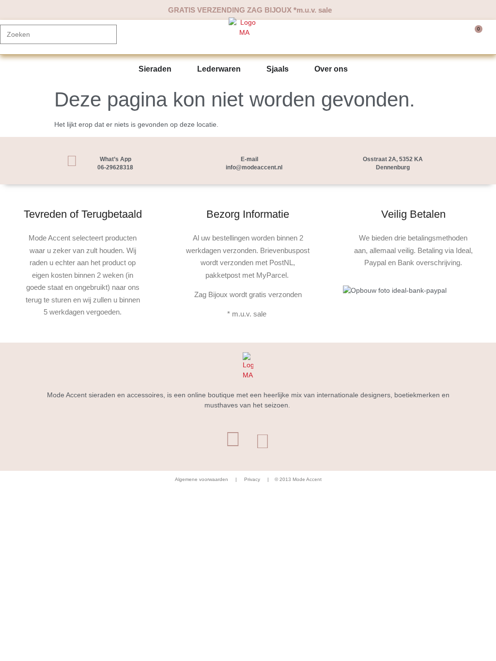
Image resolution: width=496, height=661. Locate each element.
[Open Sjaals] (295, 69)
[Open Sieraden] (178, 69)
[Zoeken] (104, 34)
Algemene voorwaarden (201, 479)
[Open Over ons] (354, 69)
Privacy (251, 479)
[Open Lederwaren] (247, 69)
